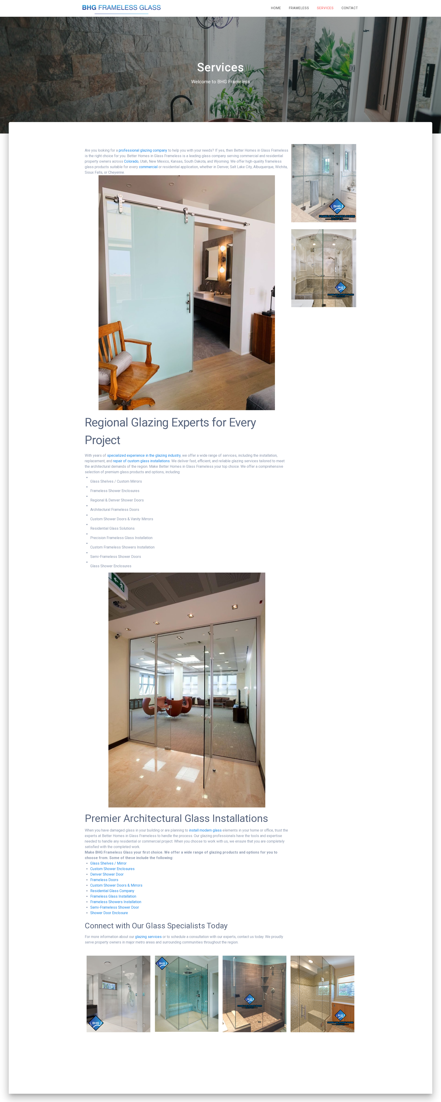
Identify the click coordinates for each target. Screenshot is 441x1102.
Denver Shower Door (107, 874)
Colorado (131, 161)
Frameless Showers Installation (115, 902)
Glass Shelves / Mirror (108, 863)
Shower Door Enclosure (109, 913)
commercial (148, 167)
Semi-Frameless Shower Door (114, 907)
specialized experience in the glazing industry (144, 455)
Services (325, 8)
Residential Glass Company (112, 891)
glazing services (148, 937)
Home (276, 8)
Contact (350, 8)
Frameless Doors (104, 880)
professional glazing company (143, 150)
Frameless (299, 8)
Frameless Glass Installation (113, 896)
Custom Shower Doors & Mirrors (116, 885)
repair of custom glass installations (141, 461)
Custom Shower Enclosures (112, 869)
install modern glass (205, 830)
